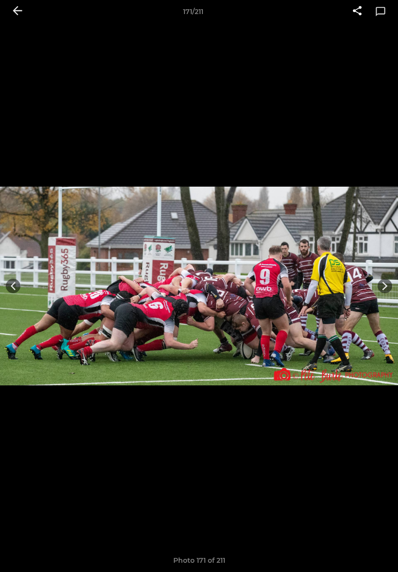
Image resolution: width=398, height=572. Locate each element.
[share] (357, 11)
